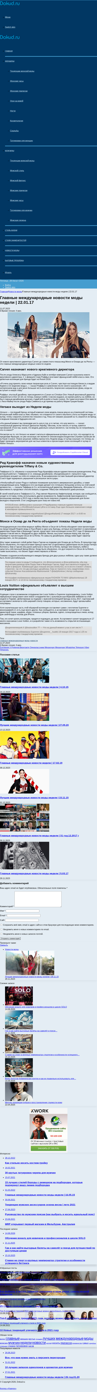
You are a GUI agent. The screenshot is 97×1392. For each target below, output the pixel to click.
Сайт (2, 920)
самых (85, 1343)
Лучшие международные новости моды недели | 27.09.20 (34, 725)
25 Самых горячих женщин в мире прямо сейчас (29, 1306)
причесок (66, 1342)
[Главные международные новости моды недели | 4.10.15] (24, 682)
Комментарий (7, 906)
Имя (2, 911)
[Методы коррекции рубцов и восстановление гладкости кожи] (19, 1100)
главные (4, 641)
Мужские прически (18, 190)
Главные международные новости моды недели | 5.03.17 (34, 873)
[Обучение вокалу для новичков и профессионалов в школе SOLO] (19, 1005)
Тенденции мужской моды (22, 161)
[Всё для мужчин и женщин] (10, 5)
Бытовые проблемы (14, 260)
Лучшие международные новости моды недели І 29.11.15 (32, 977)
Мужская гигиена (18, 220)
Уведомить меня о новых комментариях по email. (26, 929)
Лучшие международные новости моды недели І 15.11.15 (34, 797)
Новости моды (12, 250)
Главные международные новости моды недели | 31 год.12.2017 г (39, 835)
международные (16, 641)
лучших (49, 1338)
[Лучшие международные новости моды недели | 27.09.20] (24, 720)
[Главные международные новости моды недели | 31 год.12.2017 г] (24, 831)
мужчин (14, 1342)
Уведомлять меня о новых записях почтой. (23, 934)
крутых (32, 1339)
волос (2, 1339)
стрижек (11, 1346)
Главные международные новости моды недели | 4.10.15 (34, 687)
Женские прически (19, 91)
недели (26, 1343)
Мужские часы (16, 200)
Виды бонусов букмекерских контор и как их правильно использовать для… (40, 1079)
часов (31, 1346)
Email (3, 915)
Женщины (9, 61)
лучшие (39, 1339)
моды (27, 641)
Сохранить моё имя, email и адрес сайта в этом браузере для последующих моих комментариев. (48, 925)
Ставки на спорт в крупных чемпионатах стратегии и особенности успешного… (42, 1055)
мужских (4, 1343)
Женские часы (17, 81)
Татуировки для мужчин (21, 210)
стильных (3, 1346)
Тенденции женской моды (22, 71)
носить (56, 1343)
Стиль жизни (11, 230)
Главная (4, 292)
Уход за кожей (16, 101)
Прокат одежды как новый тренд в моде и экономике (32, 1279)
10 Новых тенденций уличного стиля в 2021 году (29, 1330)
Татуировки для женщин (21, 141)
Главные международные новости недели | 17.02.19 (31, 763)
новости (34, 641)
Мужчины (9, 151)
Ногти (13, 111)
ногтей (49, 1343)
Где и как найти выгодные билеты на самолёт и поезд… (31, 1031)
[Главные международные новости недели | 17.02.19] (24, 758)
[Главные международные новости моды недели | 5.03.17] (24, 869)
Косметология (16, 121)
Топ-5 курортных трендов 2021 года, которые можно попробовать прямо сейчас (48, 1318)
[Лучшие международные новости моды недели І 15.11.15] (24, 793)
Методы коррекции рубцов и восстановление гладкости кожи (33, 1102)
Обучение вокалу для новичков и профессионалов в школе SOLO (36, 1007)
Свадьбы (14, 131)
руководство (77, 1343)
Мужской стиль (17, 171)
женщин (24, 1339)
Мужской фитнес (18, 180)
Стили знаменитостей (15, 240)
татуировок (22, 1346)
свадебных (92, 1343)
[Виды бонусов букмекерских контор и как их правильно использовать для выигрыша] (19, 1076)
